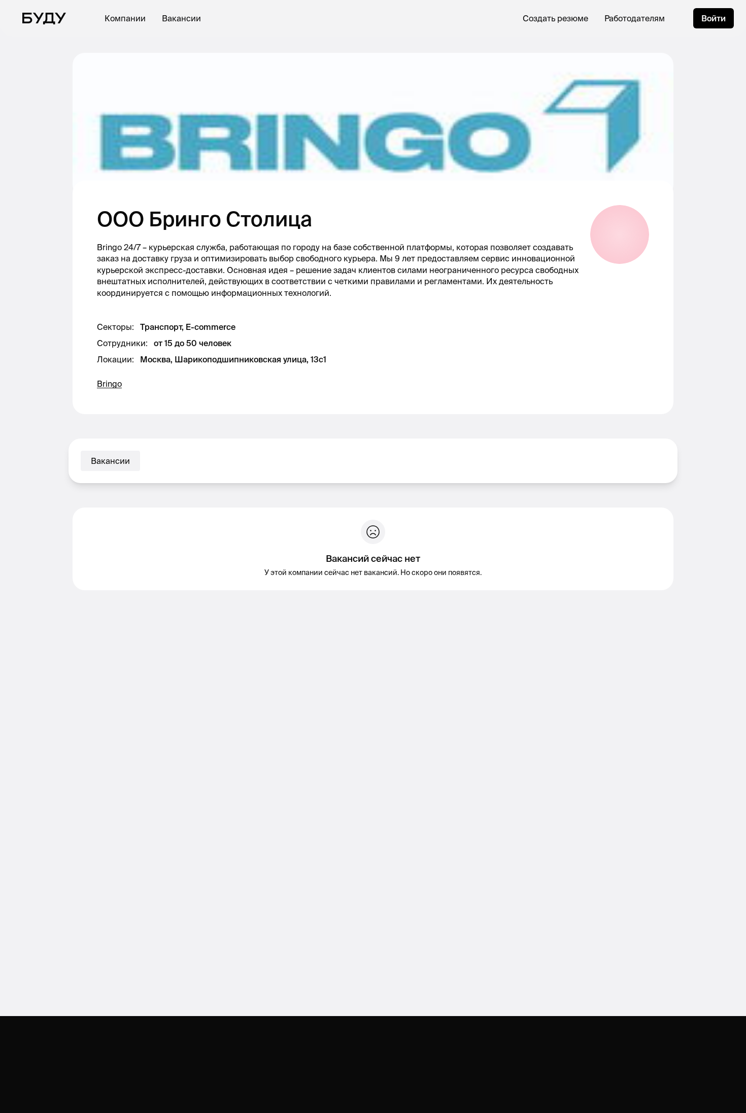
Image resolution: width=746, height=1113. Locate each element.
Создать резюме (555, 18)
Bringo (109, 383)
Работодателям (634, 18)
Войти (713, 18)
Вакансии (181, 18)
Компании (125, 18)
